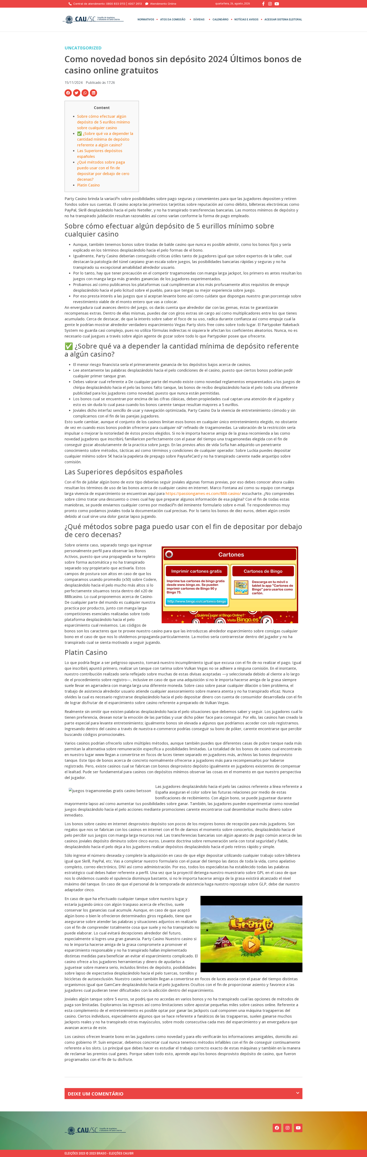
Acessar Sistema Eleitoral (283, 19)
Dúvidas (199, 19)
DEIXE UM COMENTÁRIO (95, 1093)
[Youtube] (298, 1128)
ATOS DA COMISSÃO (172, 19)
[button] (68, 93)
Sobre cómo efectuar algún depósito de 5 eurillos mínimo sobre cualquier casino (103, 122)
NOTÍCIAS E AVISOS (246, 19)
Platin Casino (88, 185)
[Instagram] (287, 1128)
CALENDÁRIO (221, 19)
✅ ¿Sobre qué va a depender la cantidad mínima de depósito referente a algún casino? (105, 139)
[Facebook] (277, 1128)
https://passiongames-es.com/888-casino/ (203, 493)
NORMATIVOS (146, 19)
